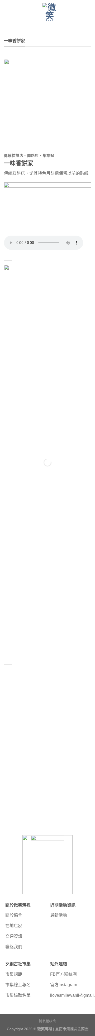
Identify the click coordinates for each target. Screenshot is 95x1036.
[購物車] (88, 13)
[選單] (7, 13)
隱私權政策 (47, 1021)
